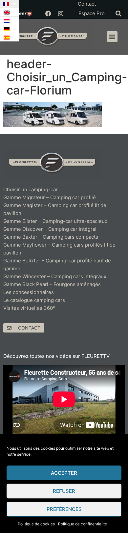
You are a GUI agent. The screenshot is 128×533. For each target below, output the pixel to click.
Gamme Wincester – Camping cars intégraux (54, 276)
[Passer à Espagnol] (9, 37)
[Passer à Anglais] (9, 12)
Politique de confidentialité (82, 523)
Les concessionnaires (28, 292)
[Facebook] (48, 13)
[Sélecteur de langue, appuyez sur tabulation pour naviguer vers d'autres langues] (9, 4)
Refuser (64, 491)
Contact (87, 4)
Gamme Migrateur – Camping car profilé (49, 197)
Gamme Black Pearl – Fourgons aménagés (52, 284)
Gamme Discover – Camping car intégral (49, 229)
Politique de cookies (36, 523)
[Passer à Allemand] (9, 29)
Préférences (64, 509)
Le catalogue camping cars (34, 300)
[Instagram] (61, 13)
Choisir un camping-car (30, 189)
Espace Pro (91, 13)
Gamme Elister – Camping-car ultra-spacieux (55, 221)
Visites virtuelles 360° (29, 308)
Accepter (64, 473)
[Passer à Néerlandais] (9, 20)
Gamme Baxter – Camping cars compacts (50, 237)
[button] (118, 13)
